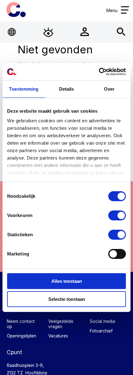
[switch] (117, 215)
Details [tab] (66, 89)
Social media (102, 321)
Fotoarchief (101, 330)
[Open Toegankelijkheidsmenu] (48, 32)
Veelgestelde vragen (60, 324)
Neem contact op (21, 324)
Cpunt (16, 10)
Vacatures (58, 335)
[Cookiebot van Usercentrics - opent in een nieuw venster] (99, 72)
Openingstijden (21, 335)
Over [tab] (109, 89)
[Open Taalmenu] (12, 32)
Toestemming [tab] (23, 89)
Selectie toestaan (66, 299)
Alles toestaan (66, 281)
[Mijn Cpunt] (85, 32)
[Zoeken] (121, 32)
